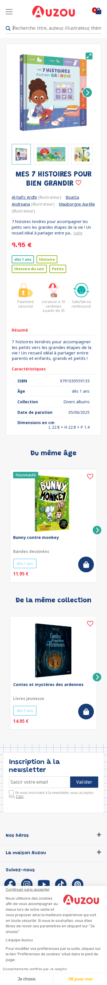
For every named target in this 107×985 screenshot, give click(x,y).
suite (78, 233)
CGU (19, 796)
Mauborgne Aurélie (77, 204)
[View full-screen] (89, 56)
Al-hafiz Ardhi (24, 197)
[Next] (87, 92)
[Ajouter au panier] (86, 564)
